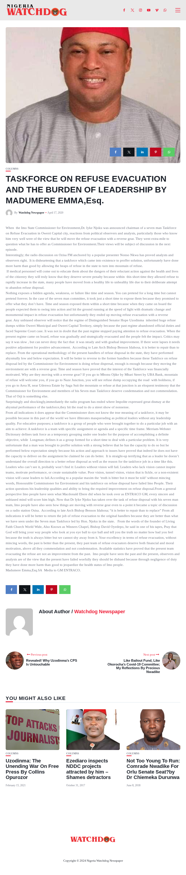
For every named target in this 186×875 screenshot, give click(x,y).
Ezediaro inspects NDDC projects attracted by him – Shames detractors (88, 769)
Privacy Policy (118, 850)
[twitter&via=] (129, 152)
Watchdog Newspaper (31, 212)
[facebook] (115, 152)
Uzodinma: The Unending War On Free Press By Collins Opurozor (32, 769)
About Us (62, 850)
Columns (12, 169)
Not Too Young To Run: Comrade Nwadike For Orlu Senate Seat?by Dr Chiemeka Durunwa (153, 769)
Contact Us (87, 850)
